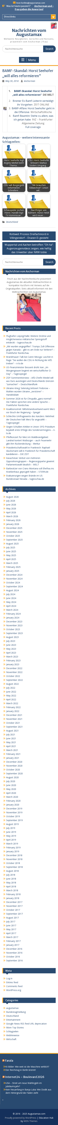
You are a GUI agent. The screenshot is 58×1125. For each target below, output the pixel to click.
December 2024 (14, 574)
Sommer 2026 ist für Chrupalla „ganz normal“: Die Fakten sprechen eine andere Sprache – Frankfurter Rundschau (29, 402)
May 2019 (11, 835)
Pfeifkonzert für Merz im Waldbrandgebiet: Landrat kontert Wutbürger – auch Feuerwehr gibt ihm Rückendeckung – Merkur (29, 440)
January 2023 (12, 664)
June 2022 (11, 691)
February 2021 (13, 753)
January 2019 (12, 851)
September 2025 (14, 539)
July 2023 (10, 640)
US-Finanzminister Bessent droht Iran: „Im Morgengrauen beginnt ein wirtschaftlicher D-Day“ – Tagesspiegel (29, 370)
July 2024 (10, 594)
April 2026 (11, 512)
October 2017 (13, 909)
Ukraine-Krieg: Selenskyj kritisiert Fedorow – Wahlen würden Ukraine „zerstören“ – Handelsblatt (28, 391)
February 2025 (13, 566)
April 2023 (11, 652)
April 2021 (11, 746)
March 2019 (12, 843)
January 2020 (12, 804)
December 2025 (14, 527)
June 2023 (11, 644)
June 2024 (11, 598)
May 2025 (11, 555)
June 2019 (11, 831)
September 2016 (14, 960)
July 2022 (10, 687)
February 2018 (13, 894)
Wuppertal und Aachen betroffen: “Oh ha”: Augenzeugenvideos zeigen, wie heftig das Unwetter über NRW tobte (29, 248)
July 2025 (10, 547)
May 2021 (11, 742)
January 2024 (12, 617)
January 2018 (12, 898)
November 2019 (14, 812)
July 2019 (10, 828)
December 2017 (14, 902)
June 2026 (11, 504)
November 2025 (14, 531)
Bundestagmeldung (16, 1011)
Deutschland (12, 221)
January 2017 (12, 944)
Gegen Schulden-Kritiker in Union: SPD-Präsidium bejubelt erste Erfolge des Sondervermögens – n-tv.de (30, 430)
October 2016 (13, 956)
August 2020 (12, 777)
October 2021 (13, 722)
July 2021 (10, 734)
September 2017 (14, 913)
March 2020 (12, 796)
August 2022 (12, 683)
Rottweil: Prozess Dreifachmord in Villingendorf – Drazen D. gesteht (29, 236)
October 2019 (13, 816)
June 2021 (11, 738)
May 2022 (11, 695)
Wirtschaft (11, 1039)
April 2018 (11, 886)
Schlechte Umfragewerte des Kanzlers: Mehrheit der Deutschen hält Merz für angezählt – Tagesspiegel (30, 419)
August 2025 (12, 543)
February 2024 (13, 613)
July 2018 (10, 874)
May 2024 (11, 602)
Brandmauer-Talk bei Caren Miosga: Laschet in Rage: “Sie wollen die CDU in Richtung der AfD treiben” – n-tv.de (29, 360)
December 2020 (14, 761)
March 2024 (12, 609)
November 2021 (14, 718)
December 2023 (14, 621)
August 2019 (12, 824)
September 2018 (14, 866)
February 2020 (13, 800)
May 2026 (11, 508)
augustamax (12, 1008)
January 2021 (12, 757)
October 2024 (13, 582)
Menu (32, 60)
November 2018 (14, 859)
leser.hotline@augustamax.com (30, 3)
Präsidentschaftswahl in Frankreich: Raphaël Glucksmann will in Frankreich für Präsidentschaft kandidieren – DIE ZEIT (30, 451)
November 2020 (14, 765)
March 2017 (12, 937)
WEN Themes (30, 1121)
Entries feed (12, 982)
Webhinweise (12, 1035)
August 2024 (12, 590)
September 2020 (14, 773)
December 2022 (14, 668)
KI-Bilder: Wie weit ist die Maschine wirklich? (27, 1066)
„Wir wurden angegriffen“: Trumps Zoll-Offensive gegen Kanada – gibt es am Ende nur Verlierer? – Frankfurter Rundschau (30, 349)
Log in (9, 978)
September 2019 (14, 820)
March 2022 (12, 703)
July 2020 (10, 781)
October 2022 (13, 676)
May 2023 (11, 648)
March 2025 (12, 563)
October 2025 (13, 535)
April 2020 (11, 792)
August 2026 (12, 496)
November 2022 (14, 672)
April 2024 (11, 605)
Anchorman (29, 80)
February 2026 (13, 520)
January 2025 (12, 570)
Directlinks (9, 16)
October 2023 (13, 629)
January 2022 (12, 711)
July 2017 (10, 921)
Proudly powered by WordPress (20, 1117)
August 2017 (12, 917)
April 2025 (11, 559)
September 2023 (14, 633)
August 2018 (12, 870)
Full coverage (33, 127)
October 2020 (13, 769)
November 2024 (14, 578)
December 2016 (14, 948)
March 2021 (12, 750)
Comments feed (14, 986)
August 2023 (12, 637)
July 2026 (10, 500)
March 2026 (12, 516)
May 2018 (11, 882)
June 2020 (11, 785)
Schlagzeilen (12, 1031)
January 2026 (12, 524)
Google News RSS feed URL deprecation (26, 1023)
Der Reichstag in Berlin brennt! (20, 1069)
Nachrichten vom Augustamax (29, 32)
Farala (9, 1060)
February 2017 (13, 941)
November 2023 (14, 625)
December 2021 (14, 715)
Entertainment (13, 1019)
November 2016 (14, 952)
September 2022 (14, 679)
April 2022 (11, 699)
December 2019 (14, 808)
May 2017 (11, 929)
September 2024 (14, 586)
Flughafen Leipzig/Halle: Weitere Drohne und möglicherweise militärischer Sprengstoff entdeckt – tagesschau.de (28, 339)
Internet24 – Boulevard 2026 (24, 1077)
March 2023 (12, 656)
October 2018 (13, 863)
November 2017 (14, 905)
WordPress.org (13, 990)
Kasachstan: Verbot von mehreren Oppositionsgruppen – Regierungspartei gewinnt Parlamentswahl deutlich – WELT (30, 461)
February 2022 (13, 707)
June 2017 (11, 925)
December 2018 (14, 855)
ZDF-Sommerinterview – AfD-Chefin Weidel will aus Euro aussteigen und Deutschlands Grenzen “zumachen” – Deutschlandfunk (30, 381)
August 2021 (12, 730)
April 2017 (11, 933)
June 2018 (11, 878)
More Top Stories (15, 1027)
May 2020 (11, 789)
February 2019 (13, 847)
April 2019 (11, 839)
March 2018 (12, 890)
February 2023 (13, 660)
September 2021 (14, 726)
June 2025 (11, 551)
